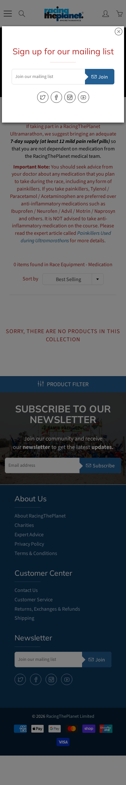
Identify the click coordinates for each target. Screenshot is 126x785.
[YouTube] (83, 97)
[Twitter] (42, 97)
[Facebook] (56, 97)
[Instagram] (70, 97)
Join (103, 77)
